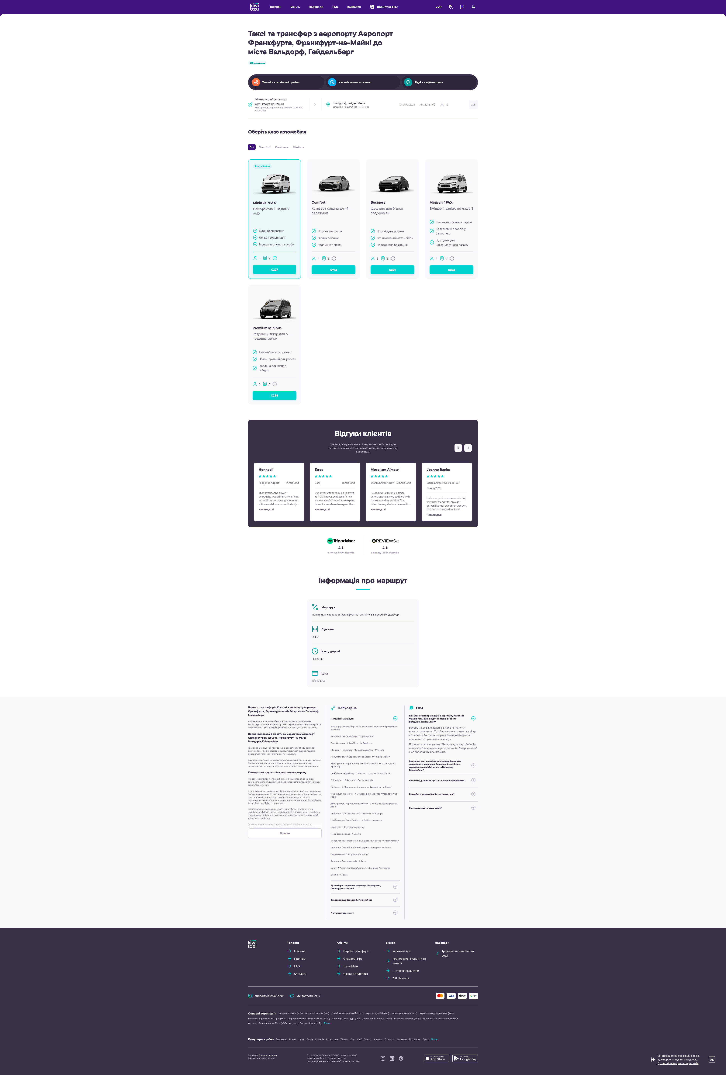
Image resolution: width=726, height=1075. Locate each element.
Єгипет (367, 1039)
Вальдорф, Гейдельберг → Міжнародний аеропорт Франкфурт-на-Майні (364, 728)
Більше (327, 1023)
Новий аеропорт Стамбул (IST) (347, 1013)
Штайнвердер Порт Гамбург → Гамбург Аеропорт (357, 820)
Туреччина (281, 1039)
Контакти (354, 7)
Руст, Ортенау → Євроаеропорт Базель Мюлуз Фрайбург (360, 756)
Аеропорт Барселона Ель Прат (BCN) (267, 1018)
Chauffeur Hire (387, 7)
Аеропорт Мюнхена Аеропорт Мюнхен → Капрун (357, 813)
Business (281, 147)
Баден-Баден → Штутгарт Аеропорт (349, 854)
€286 (274, 395)
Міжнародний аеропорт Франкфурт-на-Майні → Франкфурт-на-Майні (364, 805)
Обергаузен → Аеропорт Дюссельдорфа (352, 780)
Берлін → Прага (339, 874)
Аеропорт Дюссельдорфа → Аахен (349, 861)
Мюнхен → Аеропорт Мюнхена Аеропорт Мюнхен (357, 749)
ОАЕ (359, 1039)
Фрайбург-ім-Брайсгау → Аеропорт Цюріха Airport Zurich (361, 773)
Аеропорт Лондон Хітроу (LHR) (305, 1023)
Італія (301, 1039)
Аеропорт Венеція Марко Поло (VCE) (267, 1023)
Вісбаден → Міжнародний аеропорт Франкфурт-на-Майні (361, 786)
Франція (319, 1039)
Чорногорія (332, 1039)
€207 (392, 270)
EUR (439, 7)
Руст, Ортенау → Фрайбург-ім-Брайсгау (351, 743)
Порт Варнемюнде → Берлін (346, 833)
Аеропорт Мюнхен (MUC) (407, 1018)
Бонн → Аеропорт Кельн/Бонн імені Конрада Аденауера (360, 867)
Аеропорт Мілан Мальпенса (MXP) (440, 1018)
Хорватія (378, 1039)
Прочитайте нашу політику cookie (678, 1063)
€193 (333, 270)
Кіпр (353, 1039)
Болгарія (389, 1039)
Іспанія (292, 1039)
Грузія (426, 1039)
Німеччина (401, 1039)
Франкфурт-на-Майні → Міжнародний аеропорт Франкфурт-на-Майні (364, 795)
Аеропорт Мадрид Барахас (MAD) (437, 1013)
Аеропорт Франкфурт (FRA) (346, 1018)
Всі (252, 147)
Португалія (414, 1039)
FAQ (335, 7)
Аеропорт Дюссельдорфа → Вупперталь (352, 736)
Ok (712, 1059)
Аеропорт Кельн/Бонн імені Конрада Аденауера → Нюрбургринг (365, 840)
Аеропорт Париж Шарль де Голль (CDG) (309, 1018)
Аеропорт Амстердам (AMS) (377, 1018)
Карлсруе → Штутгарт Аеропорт (348, 827)
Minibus (298, 147)
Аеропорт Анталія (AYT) (317, 1013)
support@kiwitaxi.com (269, 996)
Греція (309, 1039)
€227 (274, 269)
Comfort (265, 147)
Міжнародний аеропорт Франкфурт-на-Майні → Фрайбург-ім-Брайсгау (363, 765)
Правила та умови (267, 1055)
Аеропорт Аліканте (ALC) (404, 1013)
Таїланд (344, 1039)
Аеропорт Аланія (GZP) (291, 1013)
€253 (451, 270)
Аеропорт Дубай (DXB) (377, 1013)
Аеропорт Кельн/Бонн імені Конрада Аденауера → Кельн (361, 847)
